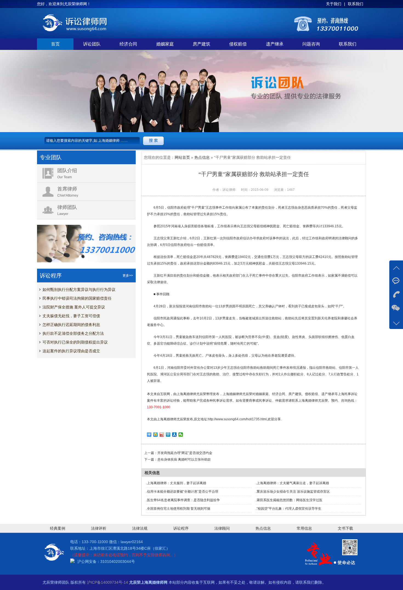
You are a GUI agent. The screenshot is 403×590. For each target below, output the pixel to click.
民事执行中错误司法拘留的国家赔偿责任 (77, 298)
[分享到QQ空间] (155, 434)
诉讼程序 (181, 528)
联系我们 (347, 44)
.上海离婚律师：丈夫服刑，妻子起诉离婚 (176, 483)
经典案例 (57, 528)
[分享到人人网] (174, 434)
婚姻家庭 (165, 44)
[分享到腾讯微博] (168, 434)
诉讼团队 (92, 44)
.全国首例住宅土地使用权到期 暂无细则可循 (178, 508)
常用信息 (304, 528)
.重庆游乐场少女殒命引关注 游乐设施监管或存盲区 (293, 491)
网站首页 (182, 157)
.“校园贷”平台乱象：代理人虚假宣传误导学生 (288, 508)
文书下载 (345, 528)
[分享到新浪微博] (162, 434)
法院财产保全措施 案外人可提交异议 (73, 307)
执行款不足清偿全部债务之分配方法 (73, 333)
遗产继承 (274, 44)
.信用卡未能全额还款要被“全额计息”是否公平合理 (182, 491)
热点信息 (202, 157)
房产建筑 (201, 44)
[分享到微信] (180, 434)
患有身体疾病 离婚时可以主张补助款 (184, 459)
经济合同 (128, 44)
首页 (55, 44)
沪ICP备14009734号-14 (107, 582)
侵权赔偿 (238, 44)
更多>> (128, 275)
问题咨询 (311, 44)
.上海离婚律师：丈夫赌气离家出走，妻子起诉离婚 (292, 483)
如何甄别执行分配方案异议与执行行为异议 (78, 289)
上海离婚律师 (186, 394)
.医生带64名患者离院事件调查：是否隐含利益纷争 (183, 500)
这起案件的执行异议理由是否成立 (71, 351)
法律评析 (98, 528)
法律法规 (139, 528)
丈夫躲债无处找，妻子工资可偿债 (71, 316)
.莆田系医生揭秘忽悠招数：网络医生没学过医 (289, 500)
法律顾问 (222, 528)
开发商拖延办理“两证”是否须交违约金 (184, 453)
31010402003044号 (117, 561)
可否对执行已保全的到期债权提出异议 (75, 342)
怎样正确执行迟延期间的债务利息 (71, 324)
